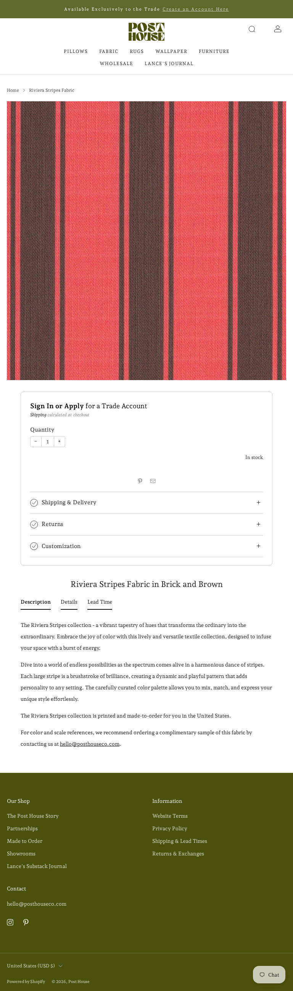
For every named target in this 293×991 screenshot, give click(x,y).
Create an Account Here (196, 9)
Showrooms (21, 853)
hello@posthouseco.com (89, 744)
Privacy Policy (169, 828)
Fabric (108, 51)
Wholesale (116, 63)
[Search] (252, 29)
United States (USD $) (31, 966)
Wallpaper (171, 51)
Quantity (42, 429)
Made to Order (24, 841)
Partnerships (22, 828)
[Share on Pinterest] (140, 481)
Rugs (137, 51)
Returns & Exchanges (178, 853)
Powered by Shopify (26, 981)
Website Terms (170, 816)
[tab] (36, 603)
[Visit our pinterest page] (26, 922)
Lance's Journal (169, 63)
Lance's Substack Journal (37, 866)
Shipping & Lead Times (179, 841)
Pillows (76, 51)
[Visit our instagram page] (10, 922)
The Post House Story (33, 816)
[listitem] (146, 9)
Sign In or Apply (57, 406)
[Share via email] (153, 481)
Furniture (214, 51)
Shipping (38, 414)
